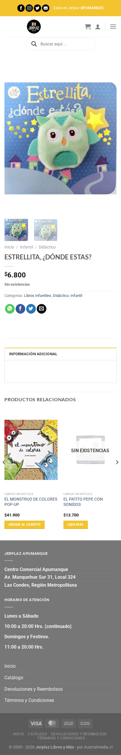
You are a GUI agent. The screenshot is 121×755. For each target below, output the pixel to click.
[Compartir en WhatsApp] (10, 309)
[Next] (107, 138)
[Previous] (14, 138)
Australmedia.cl (98, 747)
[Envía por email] (41, 309)
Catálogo (13, 677)
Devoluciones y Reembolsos (33, 689)
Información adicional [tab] (33, 354)
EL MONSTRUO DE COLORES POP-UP (30, 502)
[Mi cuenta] (98, 26)
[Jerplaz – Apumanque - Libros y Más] (33, 26)
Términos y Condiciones (29, 700)
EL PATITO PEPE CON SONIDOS (83, 502)
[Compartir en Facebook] (20, 309)
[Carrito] (88, 26)
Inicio (9, 247)
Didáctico (47, 247)
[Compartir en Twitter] (31, 309)
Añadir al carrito (25, 525)
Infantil (26, 247)
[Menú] (113, 26)
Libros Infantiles (37, 295)
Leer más (76, 525)
